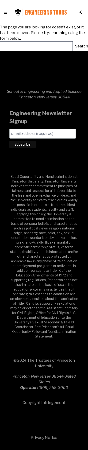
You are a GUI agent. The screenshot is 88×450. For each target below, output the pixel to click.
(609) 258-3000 (53, 387)
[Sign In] (78, 12)
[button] (6, 12)
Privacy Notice (44, 437)
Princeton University (44, 418)
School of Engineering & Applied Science (44, 72)
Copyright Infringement (44, 402)
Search (81, 46)
